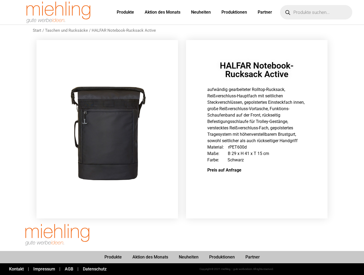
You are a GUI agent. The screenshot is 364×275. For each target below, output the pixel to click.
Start (37, 30)
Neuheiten (201, 12)
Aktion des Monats (162, 12)
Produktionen (234, 12)
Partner (265, 12)
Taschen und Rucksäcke (66, 30)
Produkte (125, 12)
